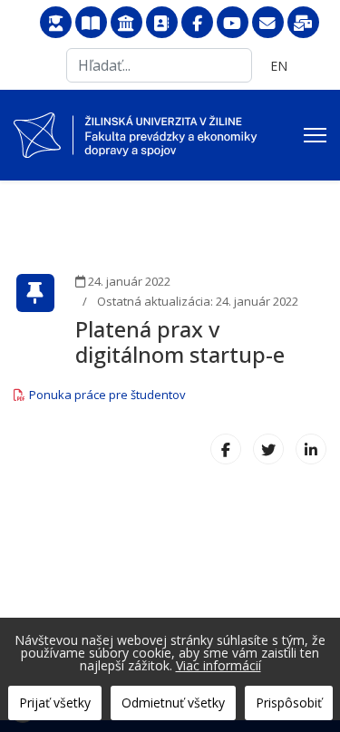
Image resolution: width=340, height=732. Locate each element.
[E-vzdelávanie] (56, 23)
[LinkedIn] (311, 449)
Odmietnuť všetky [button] (173, 702)
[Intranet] (126, 23)
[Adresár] (162, 23)
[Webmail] (268, 23)
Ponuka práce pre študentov (107, 394)
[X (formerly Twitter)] (268, 449)
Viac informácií (218, 665)
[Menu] (315, 135)
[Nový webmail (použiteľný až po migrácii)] (303, 23)
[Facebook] (197, 23)
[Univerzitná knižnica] (91, 23)
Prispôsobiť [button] (289, 702)
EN (278, 65)
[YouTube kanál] (232, 23)
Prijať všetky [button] (55, 702)
